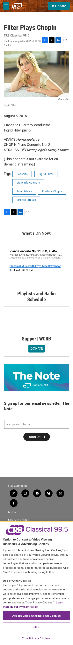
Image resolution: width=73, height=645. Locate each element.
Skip (36, 626)
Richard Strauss (26, 199)
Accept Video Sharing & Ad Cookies (36, 615)
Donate (60, 6)
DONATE (36, 348)
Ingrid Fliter (46, 174)
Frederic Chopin (52, 191)
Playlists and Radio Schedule (36, 296)
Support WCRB (36, 339)
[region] (36, 583)
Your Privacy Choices (36, 638)
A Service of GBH (18, 520)
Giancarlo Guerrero (28, 182)
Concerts (22, 174)
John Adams (24, 191)
